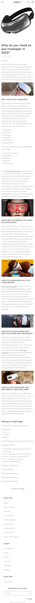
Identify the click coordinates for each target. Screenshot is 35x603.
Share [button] (6, 60)
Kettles (6, 553)
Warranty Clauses (10, 520)
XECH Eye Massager (13, 171)
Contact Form (9, 532)
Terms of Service (9, 507)
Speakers (7, 570)
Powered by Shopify (20, 602)
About (6, 503)
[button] (2, 2)
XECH (14, 602)
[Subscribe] (29, 593)
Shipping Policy (9, 528)
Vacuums (7, 561)
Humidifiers (8, 565)
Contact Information (11, 537)
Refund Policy (8, 524)
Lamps (6, 557)
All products (8, 581)
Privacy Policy (8, 515)
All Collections (9, 548)
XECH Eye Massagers (9, 286)
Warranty (7, 511)
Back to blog (18, 489)
